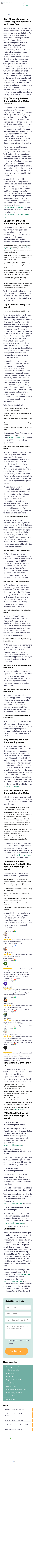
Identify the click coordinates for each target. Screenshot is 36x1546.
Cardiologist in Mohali (12, 1367)
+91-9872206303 (18, 1446)
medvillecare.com (19, 1109)
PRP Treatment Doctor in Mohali (14, 1420)
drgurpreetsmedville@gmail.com (18, 1452)
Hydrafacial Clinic (11, 1386)
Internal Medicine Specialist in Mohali (16, 1389)
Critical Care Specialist (12, 1370)
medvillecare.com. (12, 786)
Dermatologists (10, 1373)
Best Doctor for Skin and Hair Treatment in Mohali (17, 1415)
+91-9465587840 (18, 1468)
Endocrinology (10, 1383)
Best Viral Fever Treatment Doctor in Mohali (17, 1425)
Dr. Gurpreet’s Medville (19, 1490)
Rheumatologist (11, 1396)
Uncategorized (10, 1399)
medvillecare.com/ (23, 855)
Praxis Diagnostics (20, 1483)
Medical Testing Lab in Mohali (14, 1393)
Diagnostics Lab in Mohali (13, 1380)
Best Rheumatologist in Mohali (13, 1429)
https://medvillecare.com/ (14, 207)
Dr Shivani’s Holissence (19, 1487)
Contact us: (18, 1444)
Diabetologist (10, 1376)
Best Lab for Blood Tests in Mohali (14, 1409)
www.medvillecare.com (16, 438)
